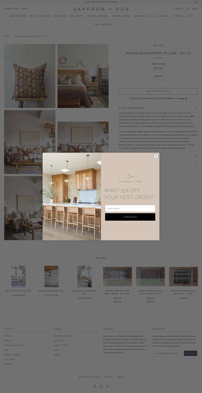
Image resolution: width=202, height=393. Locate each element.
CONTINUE (130, 216)
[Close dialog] (155, 156)
